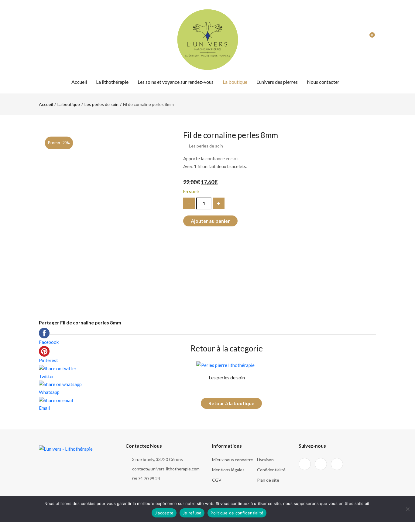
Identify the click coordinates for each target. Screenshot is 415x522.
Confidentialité (271, 469)
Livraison (265, 459)
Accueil (79, 82)
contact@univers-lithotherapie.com (166, 468)
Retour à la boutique (231, 403)
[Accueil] (207, 39)
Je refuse (192, 512)
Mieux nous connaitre (232, 459)
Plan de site (268, 480)
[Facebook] (41, 39)
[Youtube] (63, 39)
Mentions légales (228, 469)
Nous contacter (323, 82)
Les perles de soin (101, 104)
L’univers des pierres (277, 82)
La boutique (235, 82)
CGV (216, 480)
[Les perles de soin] (225, 364)
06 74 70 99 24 (146, 478)
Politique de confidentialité (237, 512)
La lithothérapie (112, 82)
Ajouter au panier (210, 221)
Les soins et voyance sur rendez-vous (176, 82)
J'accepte (164, 512)
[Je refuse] (407, 509)
